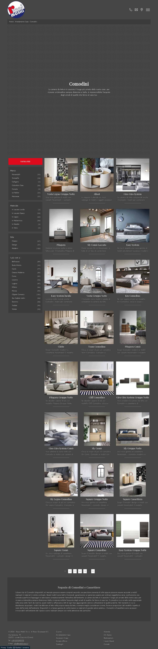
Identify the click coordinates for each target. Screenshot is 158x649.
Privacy (3, 647)
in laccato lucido (18, 209)
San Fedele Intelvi (18, 298)
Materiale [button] (14, 205)
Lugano (14, 283)
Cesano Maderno (18, 272)
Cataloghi (59, 644)
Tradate (14, 305)
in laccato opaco (18, 213)
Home (11, 22)
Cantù (14, 269)
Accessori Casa (62, 638)
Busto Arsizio (16, 265)
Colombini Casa (17, 185)
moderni (15, 248)
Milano (14, 287)
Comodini (33, 22)
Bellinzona (16, 261)
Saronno (15, 302)
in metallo (15, 224)
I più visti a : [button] (15, 257)
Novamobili (16, 174)
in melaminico (17, 220)
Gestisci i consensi (22, 647)
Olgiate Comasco (18, 294)
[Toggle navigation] (148, 10)
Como (14, 276)
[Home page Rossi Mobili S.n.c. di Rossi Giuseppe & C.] (16, 10)
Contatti (107, 644)
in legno (15, 217)
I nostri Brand (109, 641)
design (14, 245)
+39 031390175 (17, 640)
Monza (14, 291)
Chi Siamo (108, 635)
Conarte (15, 189)
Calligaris (15, 182)
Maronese (15, 196)
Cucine (58, 632)
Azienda (107, 632)
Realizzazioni (108, 638)
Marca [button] (13, 170)
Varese (14, 309)
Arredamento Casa (22, 22)
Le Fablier (15, 192)
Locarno (15, 280)
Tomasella (15, 178)
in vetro (15, 228)
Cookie (9, 647)
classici (14, 241)
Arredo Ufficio (61, 641)
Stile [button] (12, 237)
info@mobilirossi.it (21, 643)
